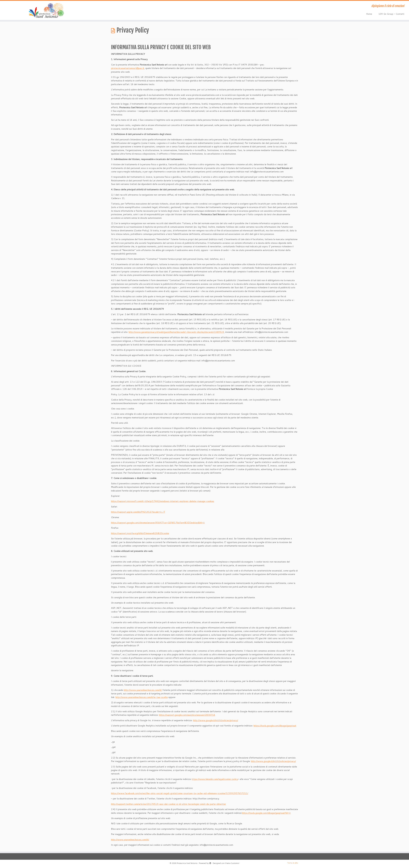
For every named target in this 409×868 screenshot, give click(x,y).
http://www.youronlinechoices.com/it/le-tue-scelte (142, 697)
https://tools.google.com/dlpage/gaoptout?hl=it (266, 813)
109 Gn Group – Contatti (391, 13)
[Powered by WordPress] (210, 862)
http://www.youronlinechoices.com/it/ (143, 690)
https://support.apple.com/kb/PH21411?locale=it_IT (138, 511)
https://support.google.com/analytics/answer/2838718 (187, 715)
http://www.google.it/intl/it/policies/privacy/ (215, 720)
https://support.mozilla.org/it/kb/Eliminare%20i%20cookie (140, 533)
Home (369, 13)
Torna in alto (292, 863)
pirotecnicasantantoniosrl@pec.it (127, 68)
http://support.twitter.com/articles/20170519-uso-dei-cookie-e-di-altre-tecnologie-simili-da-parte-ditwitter (168, 804)
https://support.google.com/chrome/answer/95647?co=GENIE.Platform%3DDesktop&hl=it (158, 522)
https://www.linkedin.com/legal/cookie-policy (215, 779)
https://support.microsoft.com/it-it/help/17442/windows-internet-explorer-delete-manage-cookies (162, 501)
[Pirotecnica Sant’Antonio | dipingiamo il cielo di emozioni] (47, 10)
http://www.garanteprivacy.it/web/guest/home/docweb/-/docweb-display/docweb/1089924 (176, 332)
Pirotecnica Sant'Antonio (187, 863)
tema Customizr (232, 863)
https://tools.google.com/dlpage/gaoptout (275, 725)
